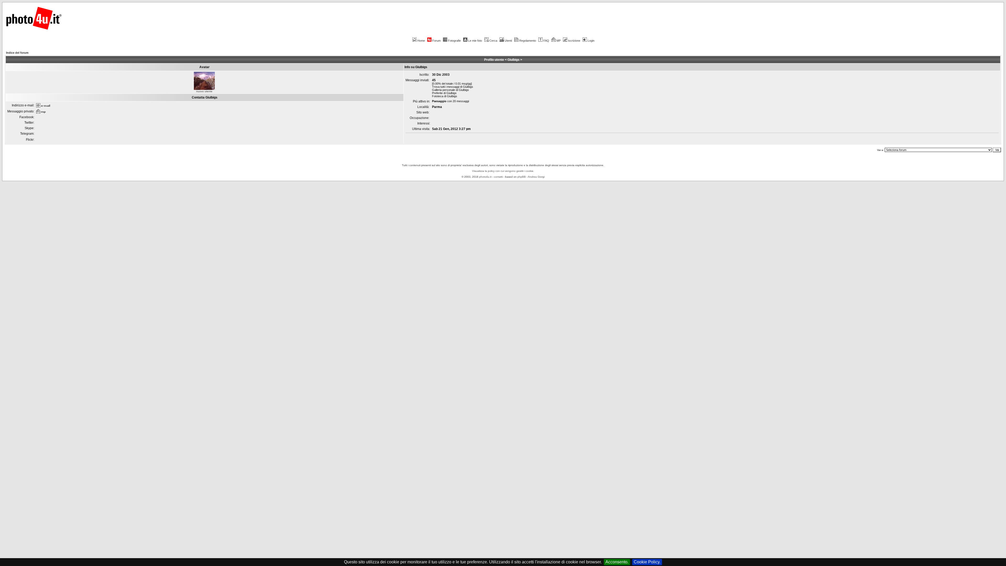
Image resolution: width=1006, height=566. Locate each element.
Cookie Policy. (647, 562)
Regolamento (527, 40)
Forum (436, 40)
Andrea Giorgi (536, 176)
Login (591, 40)
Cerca (493, 40)
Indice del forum (17, 52)
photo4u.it (485, 176)
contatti (498, 176)
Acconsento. (616, 562)
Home (421, 40)
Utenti (508, 40)
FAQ (546, 40)
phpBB (521, 176)
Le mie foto (475, 40)
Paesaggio (439, 101)
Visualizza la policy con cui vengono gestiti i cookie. (503, 171)
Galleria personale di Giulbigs (450, 89)
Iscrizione (574, 40)
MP (558, 40)
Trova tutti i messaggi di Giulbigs (452, 86)
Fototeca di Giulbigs (444, 96)
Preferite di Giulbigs (444, 93)
